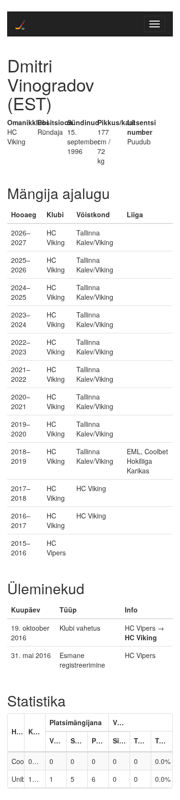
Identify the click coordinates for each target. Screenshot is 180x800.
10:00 (36, 779)
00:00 (36, 761)
